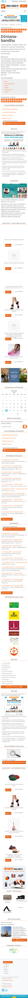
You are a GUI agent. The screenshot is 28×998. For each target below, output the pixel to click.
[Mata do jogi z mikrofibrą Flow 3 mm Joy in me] (14, 350)
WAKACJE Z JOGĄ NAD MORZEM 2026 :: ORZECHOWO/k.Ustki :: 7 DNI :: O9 (12, 468)
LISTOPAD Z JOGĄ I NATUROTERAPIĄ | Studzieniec (12, 508)
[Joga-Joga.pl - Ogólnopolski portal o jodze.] (10, 6)
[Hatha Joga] (14, 604)
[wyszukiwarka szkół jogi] (14, 753)
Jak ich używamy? (21, 996)
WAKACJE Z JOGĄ (7, 441)
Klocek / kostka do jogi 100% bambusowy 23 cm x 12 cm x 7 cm (14, 287)
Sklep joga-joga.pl (7, 673)
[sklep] (14, 877)
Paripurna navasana (7, 901)
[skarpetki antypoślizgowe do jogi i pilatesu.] (14, 303)
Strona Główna (4, 24)
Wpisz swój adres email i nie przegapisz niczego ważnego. (12, 422)
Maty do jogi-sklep (7, 683)
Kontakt (6, 973)
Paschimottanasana (21, 901)
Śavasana (20, 907)
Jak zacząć (5, 669)
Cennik (6, 971)
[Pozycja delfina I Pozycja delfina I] (7, 908)
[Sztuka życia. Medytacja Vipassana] (14, 233)
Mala (6, 81)
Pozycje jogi (5, 679)
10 (24, 220)
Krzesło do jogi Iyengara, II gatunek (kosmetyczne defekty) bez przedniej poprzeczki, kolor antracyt (14, 335)
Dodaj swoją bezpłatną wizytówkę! (15, 762)
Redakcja (6, 966)
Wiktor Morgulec (6, 922)
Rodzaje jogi (5, 665)
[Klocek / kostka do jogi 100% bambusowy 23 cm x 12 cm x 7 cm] (14, 280)
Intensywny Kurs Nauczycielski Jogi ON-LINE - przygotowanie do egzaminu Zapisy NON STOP (14, 162)
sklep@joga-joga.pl (7, 986)
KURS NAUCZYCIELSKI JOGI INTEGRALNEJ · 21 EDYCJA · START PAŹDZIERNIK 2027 (14, 496)
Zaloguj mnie (22, 1)
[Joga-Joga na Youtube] (5, 1)
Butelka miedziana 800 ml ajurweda (14, 263)
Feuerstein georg (9, 83)
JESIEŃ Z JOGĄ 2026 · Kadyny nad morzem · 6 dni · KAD (13, 502)
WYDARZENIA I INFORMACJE (10, 435)
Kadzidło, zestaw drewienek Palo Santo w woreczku (14, 831)
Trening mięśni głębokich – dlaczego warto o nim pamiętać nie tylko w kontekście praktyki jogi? (14, 174)
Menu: (3, 11)
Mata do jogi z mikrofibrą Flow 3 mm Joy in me (14, 357)
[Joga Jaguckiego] (14, 650)
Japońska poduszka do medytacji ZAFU (14, 784)
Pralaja (6, 87)
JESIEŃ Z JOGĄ (6, 444)
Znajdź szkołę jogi (7, 671)
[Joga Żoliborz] (14, 614)
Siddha (6, 85)
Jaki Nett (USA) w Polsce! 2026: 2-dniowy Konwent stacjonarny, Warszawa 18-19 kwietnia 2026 (13, 167)
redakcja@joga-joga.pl (7, 980)
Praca (5, 968)
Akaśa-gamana (9, 90)
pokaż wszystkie (6, 519)
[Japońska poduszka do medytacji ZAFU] (14, 778)
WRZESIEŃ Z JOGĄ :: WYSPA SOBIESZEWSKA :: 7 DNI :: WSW (14, 474)
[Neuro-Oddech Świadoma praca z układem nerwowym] (14, 191)
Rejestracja (15, 1)
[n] (14, 18)
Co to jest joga (6, 663)
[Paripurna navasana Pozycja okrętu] (7, 897)
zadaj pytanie (22, 940)
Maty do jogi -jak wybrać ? (9, 675)
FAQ (14, 940)
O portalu (6, 964)
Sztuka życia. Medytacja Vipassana (14, 239)
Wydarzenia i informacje (9, 677)
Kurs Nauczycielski (9, 438)
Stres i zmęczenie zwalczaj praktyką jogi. (13, 171)
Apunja (7, 92)
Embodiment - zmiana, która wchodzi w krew (14, 486)
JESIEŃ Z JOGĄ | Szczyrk (8, 490)
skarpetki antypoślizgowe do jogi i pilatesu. (14, 310)
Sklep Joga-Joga (8, 962)
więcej (8, 245)
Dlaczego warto (6, 667)
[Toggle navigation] (25, 11)
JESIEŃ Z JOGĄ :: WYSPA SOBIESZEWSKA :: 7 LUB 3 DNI (13, 514)
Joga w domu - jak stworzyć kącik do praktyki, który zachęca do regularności (13, 158)
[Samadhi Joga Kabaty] (14, 633)
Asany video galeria (7, 681)
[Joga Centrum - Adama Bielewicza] (14, 640)
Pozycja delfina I (7, 913)
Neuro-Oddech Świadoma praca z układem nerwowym (14, 151)
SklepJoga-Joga (23, 6)
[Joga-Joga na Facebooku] (3, 1)
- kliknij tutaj (13, 686)
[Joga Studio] (14, 625)
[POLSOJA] (14, 950)
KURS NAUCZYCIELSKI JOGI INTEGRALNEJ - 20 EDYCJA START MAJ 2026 (14, 462)
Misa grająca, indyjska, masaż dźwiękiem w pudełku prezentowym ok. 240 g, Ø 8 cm (14, 856)
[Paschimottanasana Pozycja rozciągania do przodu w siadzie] (20, 897)
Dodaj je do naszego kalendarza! (15, 450)
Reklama (6, 969)
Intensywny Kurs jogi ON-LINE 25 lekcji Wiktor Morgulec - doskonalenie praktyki (13, 155)
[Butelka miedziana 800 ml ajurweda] (14, 256)
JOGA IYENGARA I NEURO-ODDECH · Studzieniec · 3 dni (11, 480)
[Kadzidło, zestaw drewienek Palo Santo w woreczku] (14, 824)
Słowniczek (19, 24)
